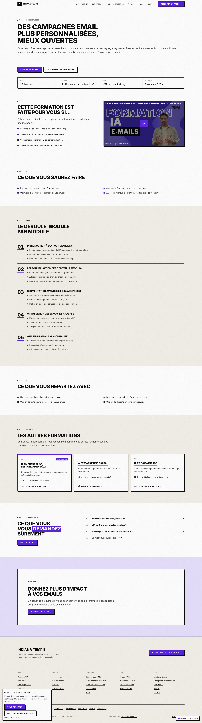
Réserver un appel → (171, 4)
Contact (151, 4)
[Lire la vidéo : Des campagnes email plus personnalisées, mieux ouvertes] (144, 123)
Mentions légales (160, 677)
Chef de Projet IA (116, 4)
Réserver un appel (29, 69)
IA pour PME (125, 677)
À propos (132, 4)
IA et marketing (58, 688)
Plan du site (158, 684)
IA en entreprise (58, 681)
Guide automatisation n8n (96, 681)
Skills (88, 692)
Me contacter (27, 542)
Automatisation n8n (127, 681)
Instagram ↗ (58, 708)
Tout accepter (14, 707)
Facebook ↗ (71, 708)
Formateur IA (97, 4)
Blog (142, 4)
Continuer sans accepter (20, 713)
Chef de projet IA (24, 684)
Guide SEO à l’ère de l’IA (95, 684)
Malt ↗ (92, 708)
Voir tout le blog (126, 688)
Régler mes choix (11, 718)
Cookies (157, 692)
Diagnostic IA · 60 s (188, 718)
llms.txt (156, 688)
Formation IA (57, 677)
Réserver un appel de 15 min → (167, 653)
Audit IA (20, 688)
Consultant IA (82, 4)
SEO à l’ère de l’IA (127, 684)
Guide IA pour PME (93, 677)
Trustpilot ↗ (101, 708)
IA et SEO (55, 684)
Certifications (91, 688)
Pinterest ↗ (82, 708)
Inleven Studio (129, 716)
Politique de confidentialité (164, 681)
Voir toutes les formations (60, 69)
